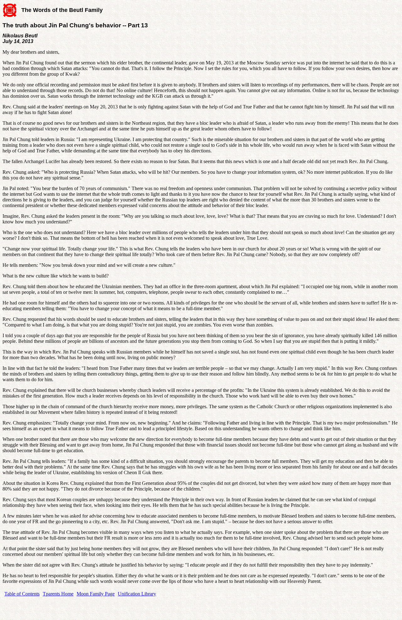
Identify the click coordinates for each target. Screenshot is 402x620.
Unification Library (137, 593)
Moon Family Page (96, 593)
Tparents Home (58, 593)
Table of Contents (22, 593)
